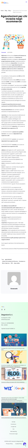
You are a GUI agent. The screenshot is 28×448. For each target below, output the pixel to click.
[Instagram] (2, 309)
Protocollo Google (14, 433)
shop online (17, 263)
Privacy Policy (9, 443)
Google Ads (13, 426)
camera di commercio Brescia (10, 261)
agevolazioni (8, 259)
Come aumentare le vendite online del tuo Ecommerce (13, 417)
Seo (13, 429)
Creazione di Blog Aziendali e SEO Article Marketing (12, 382)
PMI (12, 263)
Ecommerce (22, 261)
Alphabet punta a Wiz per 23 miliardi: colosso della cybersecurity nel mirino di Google (12, 398)
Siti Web (13, 421)
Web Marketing (13, 431)
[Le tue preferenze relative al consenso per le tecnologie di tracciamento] (25, 445)
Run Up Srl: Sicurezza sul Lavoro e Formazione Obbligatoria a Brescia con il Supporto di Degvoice (12, 401)
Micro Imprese (6, 263)
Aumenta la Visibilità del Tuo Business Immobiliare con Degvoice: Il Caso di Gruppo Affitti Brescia (13, 366)
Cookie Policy (18, 443)
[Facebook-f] (4, 309)
